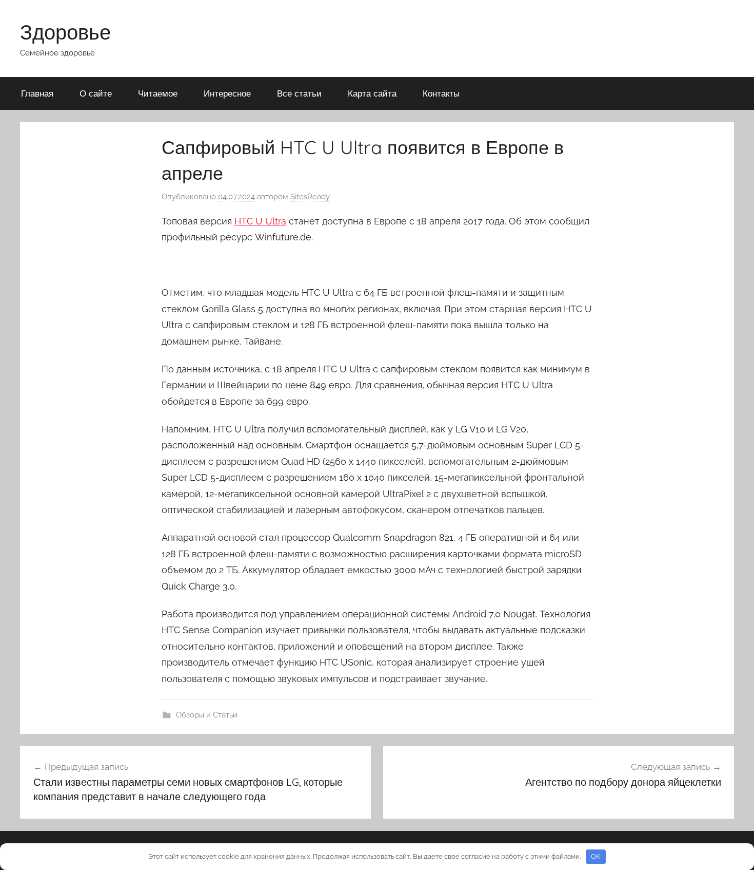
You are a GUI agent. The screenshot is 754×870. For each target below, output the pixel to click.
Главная (37, 93)
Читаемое (157, 93)
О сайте (96, 93)
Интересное (227, 93)
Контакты (441, 93)
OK (595, 856)
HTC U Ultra (260, 221)
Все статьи (299, 93)
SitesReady (310, 196)
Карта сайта (372, 93)
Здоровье (65, 32)
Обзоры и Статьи (206, 715)
